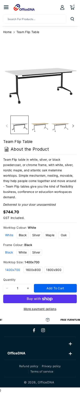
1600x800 (33, 270)
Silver (36, 235)
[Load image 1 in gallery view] (19, 125)
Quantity (9, 279)
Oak (64, 235)
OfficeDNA (46, 382)
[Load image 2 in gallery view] (40, 125)
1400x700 (12, 270)
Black (23, 235)
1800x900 (53, 270)
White (9, 235)
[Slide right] (73, 126)
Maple (50, 235)
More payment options (40, 309)
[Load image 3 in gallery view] (60, 125)
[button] (6, 7)
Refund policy (28, 366)
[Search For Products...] (72, 19)
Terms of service (42, 371)
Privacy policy (51, 366)
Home (7, 32)
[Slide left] (6, 126)
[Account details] (62, 7)
